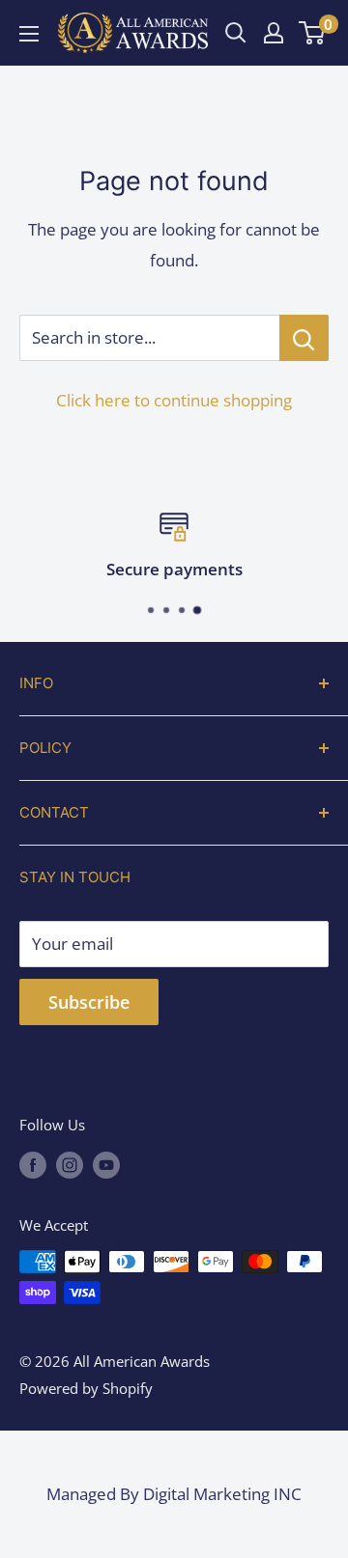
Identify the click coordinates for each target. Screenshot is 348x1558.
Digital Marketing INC (222, 1494)
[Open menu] (29, 34)
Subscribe (89, 1002)
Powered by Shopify (86, 1388)
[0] (313, 32)
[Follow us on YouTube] (106, 1164)
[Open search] (235, 32)
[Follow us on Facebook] (32, 1164)
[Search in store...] (304, 338)
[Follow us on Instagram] (69, 1164)
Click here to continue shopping (174, 400)
